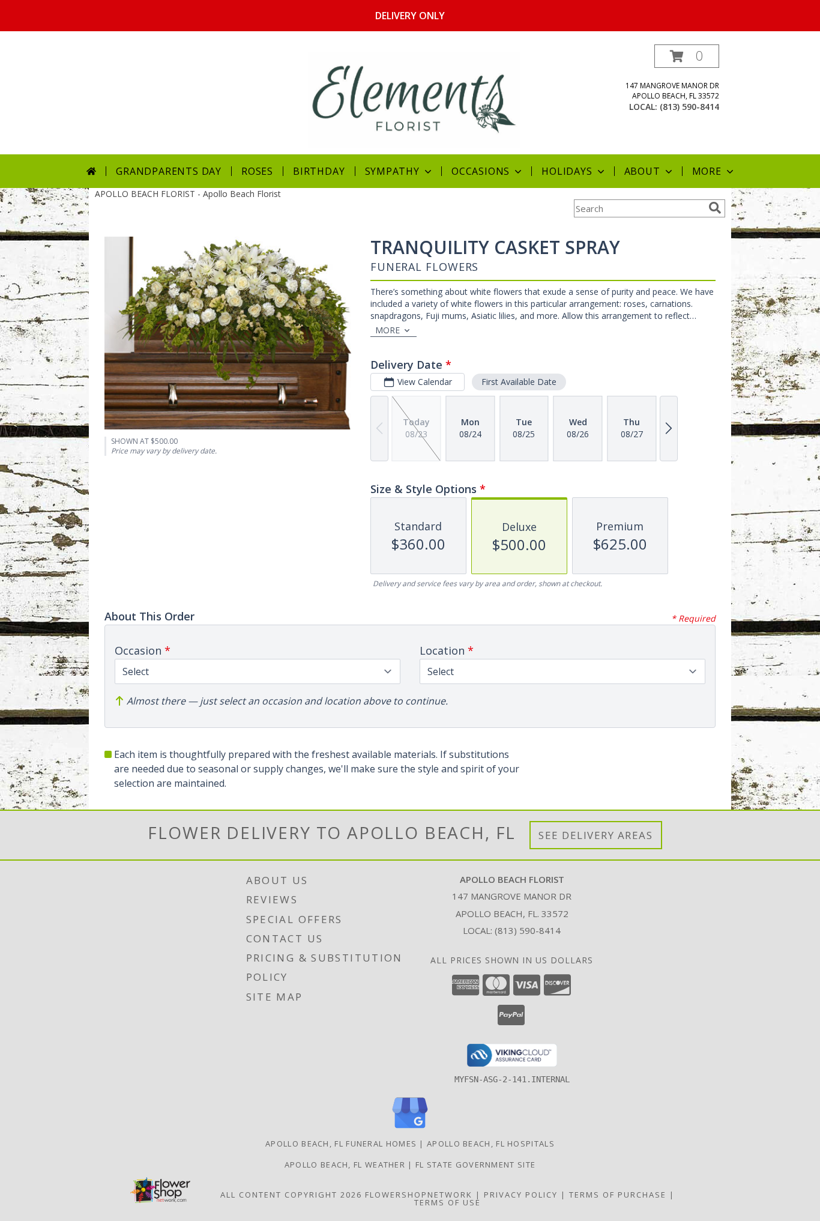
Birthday (319, 171)
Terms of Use (447, 1202)
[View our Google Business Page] (410, 1129)
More (707, 171)
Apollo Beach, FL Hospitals (491, 1143)
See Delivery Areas (595, 835)
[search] (715, 207)
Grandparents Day (169, 171)
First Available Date (518, 381)
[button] (686, 56)
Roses (257, 171)
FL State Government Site (475, 1164)
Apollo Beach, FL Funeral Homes (341, 1143)
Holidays (566, 171)
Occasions (480, 171)
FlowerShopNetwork (418, 1194)
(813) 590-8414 (689, 106)
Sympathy (392, 171)
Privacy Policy (521, 1194)
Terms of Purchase (617, 1194)
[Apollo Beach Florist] (414, 99)
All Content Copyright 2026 (291, 1194)
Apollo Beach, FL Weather (345, 1164)
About (642, 171)
